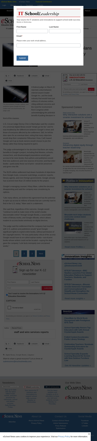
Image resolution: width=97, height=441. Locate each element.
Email (19, 36)
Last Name (54, 27)
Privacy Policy (64, 437)
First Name (21, 27)
